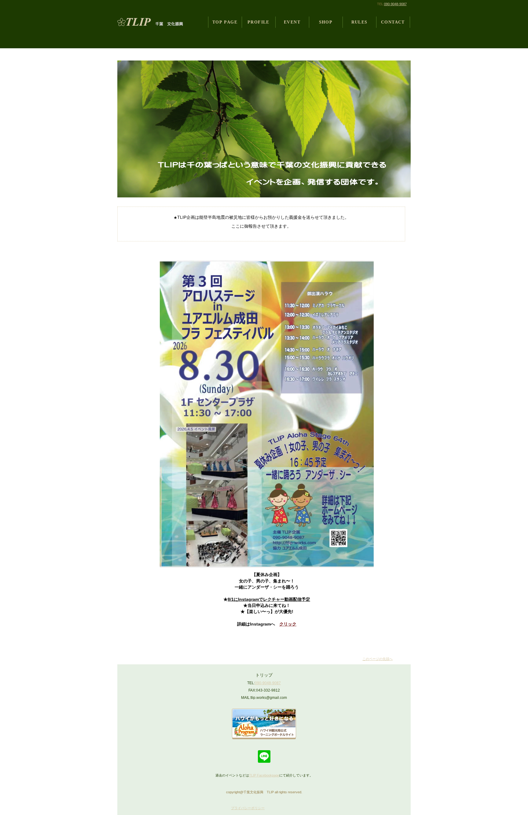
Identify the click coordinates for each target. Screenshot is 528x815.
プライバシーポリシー (248, 808)
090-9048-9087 (395, 4)
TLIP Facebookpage (264, 775)
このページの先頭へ (377, 659)
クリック (287, 624)
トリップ (154, 22)
